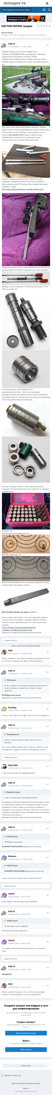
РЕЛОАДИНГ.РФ (15, 3)
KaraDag (12, 707)
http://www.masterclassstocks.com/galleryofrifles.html (22, 189)
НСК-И (10, 33)
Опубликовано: (19, 47)
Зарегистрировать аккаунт (26, 1033)
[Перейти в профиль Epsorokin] (4, 766)
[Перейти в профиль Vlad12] (4, 895)
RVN (10, 650)
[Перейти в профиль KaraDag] (4, 709)
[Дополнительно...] (47, 45)
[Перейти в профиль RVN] (4, 652)
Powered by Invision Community (26, 1091)
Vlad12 (11, 893)
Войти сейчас (26, 1050)
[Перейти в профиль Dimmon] (4, 857)
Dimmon (12, 856)
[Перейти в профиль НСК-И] (4, 45)
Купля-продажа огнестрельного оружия (30, 35)
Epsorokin (13, 765)
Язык (25, 1088)
